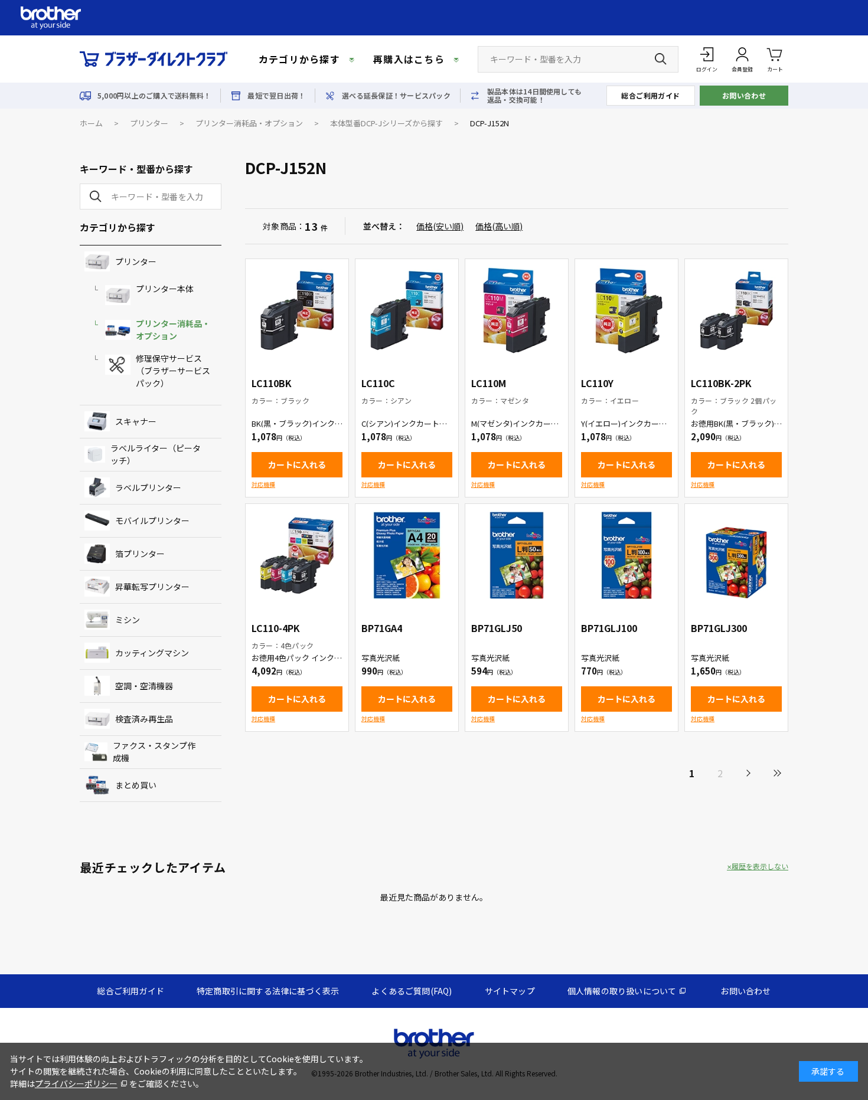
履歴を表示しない (760, 866)
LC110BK (272, 383)
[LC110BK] (297, 310)
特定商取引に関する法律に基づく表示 (268, 991)
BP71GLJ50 (496, 628)
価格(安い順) (440, 226)
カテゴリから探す (299, 59)
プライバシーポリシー (76, 1083)
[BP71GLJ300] (736, 555)
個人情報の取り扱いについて (622, 991)
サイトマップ (510, 991)
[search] (93, 196)
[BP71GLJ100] (626, 555)
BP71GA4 (381, 628)
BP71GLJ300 (719, 628)
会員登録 (742, 69)
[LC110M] (516, 310)
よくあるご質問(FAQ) (411, 991)
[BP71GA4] (406, 555)
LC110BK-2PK (721, 383)
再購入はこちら (409, 59)
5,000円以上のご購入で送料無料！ (154, 95)
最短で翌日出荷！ (276, 95)
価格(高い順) (499, 226)
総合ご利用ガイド (650, 95)
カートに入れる (297, 464)
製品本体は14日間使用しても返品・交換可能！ (534, 95)
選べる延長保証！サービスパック (396, 95)
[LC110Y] (626, 310)
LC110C (378, 383)
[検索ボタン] (661, 59)
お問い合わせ (744, 95)
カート (775, 69)
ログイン (706, 69)
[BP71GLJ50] (516, 555)
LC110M (488, 383)
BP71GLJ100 (609, 628)
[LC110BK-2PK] (736, 310)
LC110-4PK (276, 628)
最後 (776, 773)
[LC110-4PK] (297, 555)
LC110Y (597, 383)
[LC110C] (406, 310)
